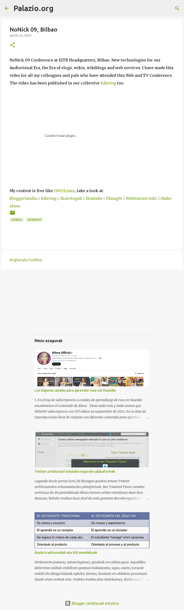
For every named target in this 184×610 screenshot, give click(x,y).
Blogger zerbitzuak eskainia (95, 603)
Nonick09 (34, 219)
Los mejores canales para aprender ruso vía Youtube (75, 390)
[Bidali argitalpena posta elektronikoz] (12, 214)
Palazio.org (33, 8)
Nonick (17, 219)
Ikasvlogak (71, 198)
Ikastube (94, 198)
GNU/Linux (64, 190)
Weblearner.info (141, 198)
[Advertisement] (58, 306)
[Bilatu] (60, 8)
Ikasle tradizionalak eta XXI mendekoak (65, 553)
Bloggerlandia (23, 198)
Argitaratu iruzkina (26, 260)
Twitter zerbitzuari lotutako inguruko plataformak (74, 471)
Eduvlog (108, 83)
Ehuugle (114, 198)
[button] (12, 45)
